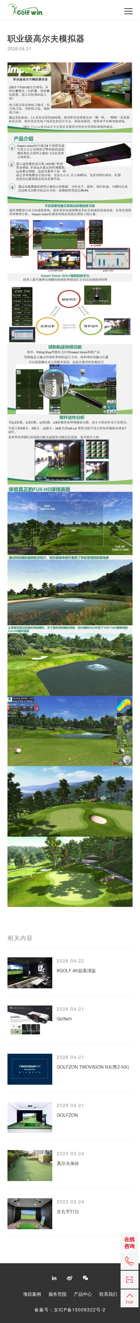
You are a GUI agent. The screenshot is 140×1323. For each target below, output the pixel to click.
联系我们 (108, 1294)
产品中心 (83, 1294)
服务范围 (57, 1294)
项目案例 (32, 1294)
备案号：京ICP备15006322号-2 (70, 1309)
